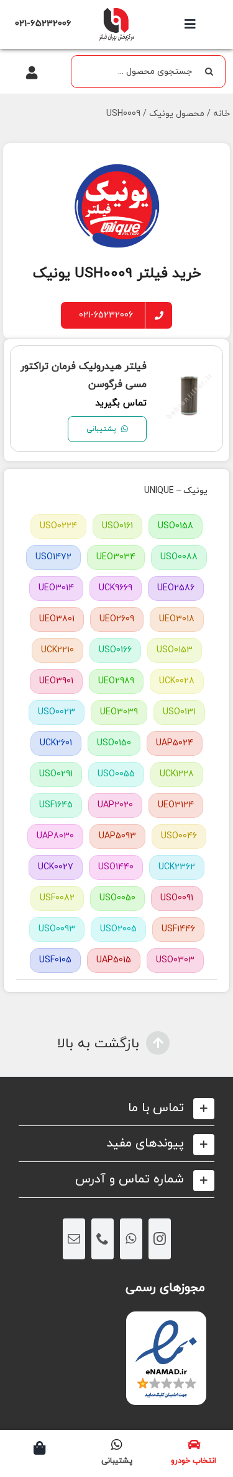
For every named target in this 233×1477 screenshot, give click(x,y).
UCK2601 (56, 743)
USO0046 (179, 836)
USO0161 (117, 526)
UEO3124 (176, 805)
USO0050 (117, 898)
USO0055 (116, 774)
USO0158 (175, 526)
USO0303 (175, 960)
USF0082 (57, 898)
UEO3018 (176, 619)
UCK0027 (55, 867)
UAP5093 (117, 836)
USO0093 (57, 929)
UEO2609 (116, 619)
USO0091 (176, 898)
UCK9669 (115, 588)
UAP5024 (174, 743)
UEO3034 (115, 557)
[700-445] (116, 10)
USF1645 (56, 805)
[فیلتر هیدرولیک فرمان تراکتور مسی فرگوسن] (189, 380)
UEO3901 (56, 681)
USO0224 (58, 526)
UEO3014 (56, 588)
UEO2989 (116, 681)
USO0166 (115, 650)
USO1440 (116, 867)
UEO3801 (57, 619)
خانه (221, 114)
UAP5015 (113, 960)
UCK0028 (176, 681)
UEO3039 (119, 712)
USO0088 (179, 557)
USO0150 (114, 743)
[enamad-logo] (166, 1322)
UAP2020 (115, 805)
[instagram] (159, 1238)
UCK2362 (176, 867)
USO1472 (53, 557)
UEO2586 (175, 588)
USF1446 (178, 929)
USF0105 (55, 960)
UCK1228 (177, 774)
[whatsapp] (131, 1238)
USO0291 (56, 774)
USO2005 (118, 929)
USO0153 (175, 650)
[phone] (102, 1238)
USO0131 (179, 712)
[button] (116, 1108)
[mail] (74, 1238)
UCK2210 (57, 650)
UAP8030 (55, 836)
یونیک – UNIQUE (176, 491)
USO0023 (56, 712)
